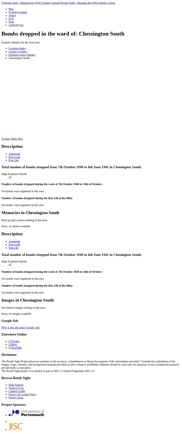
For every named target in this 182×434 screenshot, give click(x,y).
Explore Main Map (12, 138)
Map (11, 8)
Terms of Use (16, 388)
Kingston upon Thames (22, 54)
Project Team (16, 397)
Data (11, 21)
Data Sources (16, 384)
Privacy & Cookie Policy (23, 394)
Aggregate (14, 153)
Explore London (18, 12)
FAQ (11, 18)
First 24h (13, 160)
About (12, 15)
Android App (16, 24)
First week (14, 157)
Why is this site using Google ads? (20, 327)
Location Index (17, 48)
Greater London (17, 51)
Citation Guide (17, 391)
